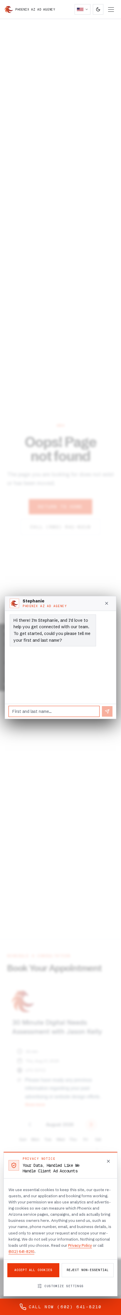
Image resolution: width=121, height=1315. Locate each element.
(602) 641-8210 (21, 1251)
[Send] (107, 711)
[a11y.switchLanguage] (82, 9)
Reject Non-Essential (88, 1270)
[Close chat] (106, 603)
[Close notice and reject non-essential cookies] (108, 1161)
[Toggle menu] (111, 9)
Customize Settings (63, 1286)
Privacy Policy (80, 1245)
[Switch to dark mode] (98, 9)
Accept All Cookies (33, 1270)
